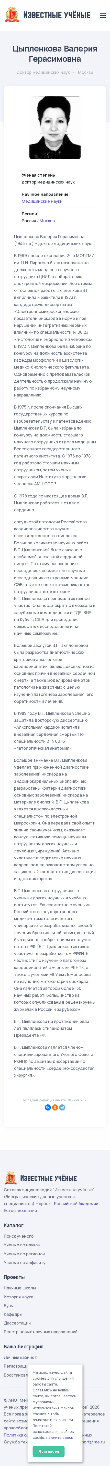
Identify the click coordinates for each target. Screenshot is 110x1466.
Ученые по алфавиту (25, 1262)
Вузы (9, 1305)
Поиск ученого (19, 1236)
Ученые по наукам (22, 1245)
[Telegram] (62, 1107)
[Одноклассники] (55, 1107)
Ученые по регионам (24, 1254)
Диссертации (17, 1323)
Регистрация (17, 1366)
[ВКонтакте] (48, 1107)
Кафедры (13, 1314)
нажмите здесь (59, 1437)
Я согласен (48, 1451)
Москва (47, 220)
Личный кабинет (20, 1357)
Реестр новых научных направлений (41, 1332)
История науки (18, 1297)
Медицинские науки (42, 201)
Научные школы (20, 1288)
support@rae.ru (89, 1442)
